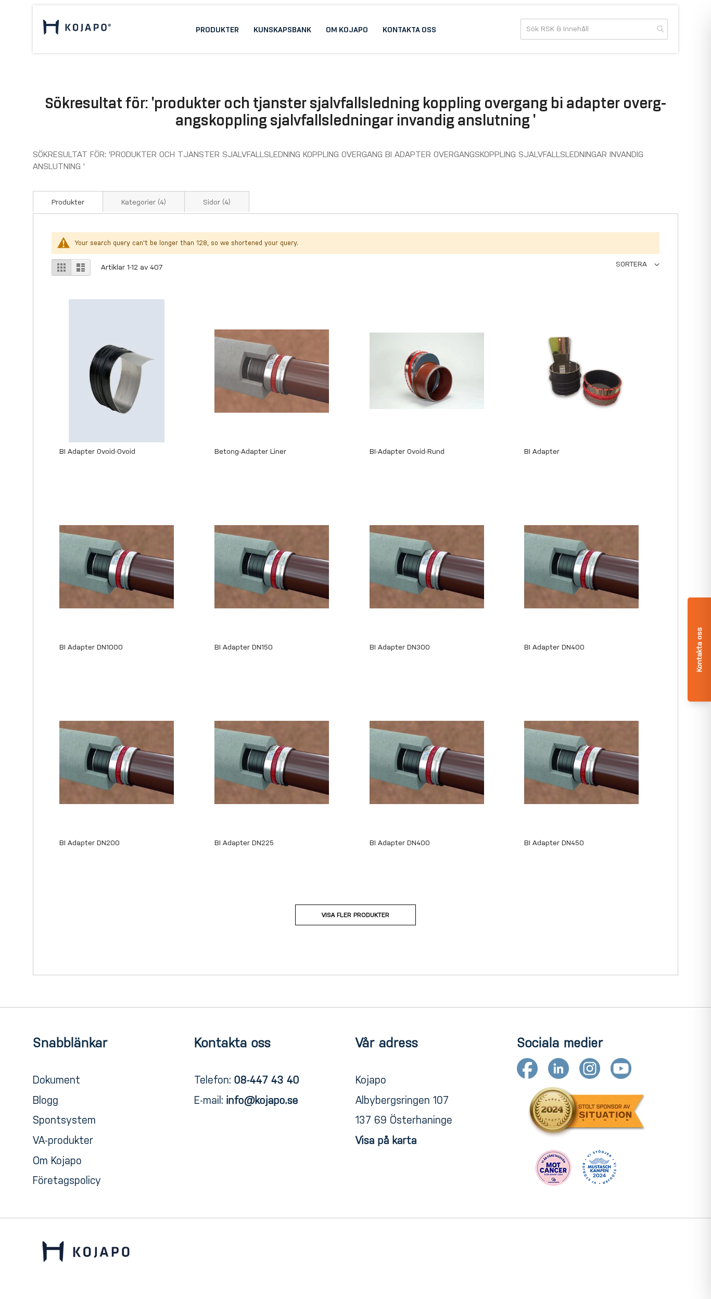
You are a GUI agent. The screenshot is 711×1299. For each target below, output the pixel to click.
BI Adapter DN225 (244, 842)
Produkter (68, 202)
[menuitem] (217, 29)
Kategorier (143, 202)
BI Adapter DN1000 (91, 647)
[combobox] (594, 29)
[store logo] (77, 29)
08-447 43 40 (266, 1080)
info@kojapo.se (262, 1100)
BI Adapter (542, 451)
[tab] (68, 201)
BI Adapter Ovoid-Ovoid (97, 451)
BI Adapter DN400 (554, 647)
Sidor (217, 202)
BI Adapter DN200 (89, 842)
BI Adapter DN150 (243, 647)
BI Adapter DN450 (554, 842)
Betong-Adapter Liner (250, 451)
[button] (637, 264)
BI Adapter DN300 (400, 647)
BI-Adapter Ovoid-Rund (407, 451)
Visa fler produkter (355, 915)
